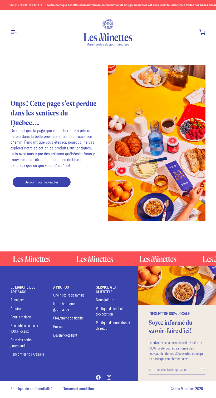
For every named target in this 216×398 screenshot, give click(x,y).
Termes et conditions (79, 388)
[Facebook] (98, 377)
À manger (17, 300)
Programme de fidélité (68, 318)
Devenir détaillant (65, 335)
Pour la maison (21, 317)
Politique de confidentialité (31, 388)
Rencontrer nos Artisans (27, 354)
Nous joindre (105, 300)
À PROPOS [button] (61, 287)
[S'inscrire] (201, 369)
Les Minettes (184, 388)
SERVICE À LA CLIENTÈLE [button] (106, 289)
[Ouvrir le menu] (18, 32)
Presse (57, 326)
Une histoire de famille (68, 295)
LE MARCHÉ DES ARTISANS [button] (23, 289)
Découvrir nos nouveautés (41, 182)
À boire (16, 308)
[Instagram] (109, 377)
